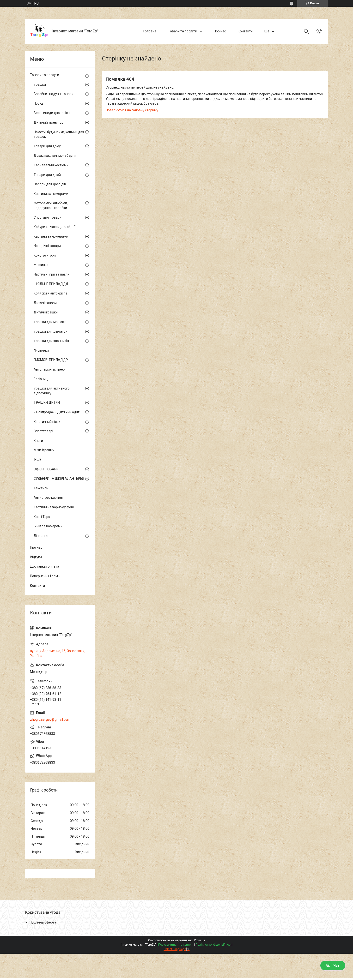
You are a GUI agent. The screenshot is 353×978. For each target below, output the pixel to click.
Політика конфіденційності (214, 944)
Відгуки (36, 557)
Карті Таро (42, 517)
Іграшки (40, 84)
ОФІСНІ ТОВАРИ (46, 469)
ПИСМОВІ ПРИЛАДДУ (51, 360)
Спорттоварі (43, 431)
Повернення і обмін (45, 576)
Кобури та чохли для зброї (54, 227)
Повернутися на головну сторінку (132, 110)
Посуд (38, 103)
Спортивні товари (47, 217)
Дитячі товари (45, 303)
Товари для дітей (47, 175)
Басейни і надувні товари (53, 94)
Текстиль (41, 488)
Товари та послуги (182, 31)
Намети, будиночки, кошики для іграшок (59, 134)
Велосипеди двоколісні (52, 113)
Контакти (245, 31)
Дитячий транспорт (49, 122)
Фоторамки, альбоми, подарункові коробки (51, 205)
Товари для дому (47, 146)
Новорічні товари (47, 246)
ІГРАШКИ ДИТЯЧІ (47, 402)
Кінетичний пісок (47, 422)
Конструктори (45, 255)
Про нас (220, 31)
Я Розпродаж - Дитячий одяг (56, 412)
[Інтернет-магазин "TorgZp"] (39, 31)
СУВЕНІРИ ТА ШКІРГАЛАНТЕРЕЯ (59, 478)
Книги (38, 441)
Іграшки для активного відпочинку (52, 390)
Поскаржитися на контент (176, 944)
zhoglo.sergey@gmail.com (50, 719)
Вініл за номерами (48, 526)
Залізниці (41, 379)
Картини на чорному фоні (54, 507)
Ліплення (41, 536)
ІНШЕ (38, 460)
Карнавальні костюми (51, 165)
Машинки (41, 265)
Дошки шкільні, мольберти (55, 155)
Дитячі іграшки (46, 312)
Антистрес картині (48, 497)
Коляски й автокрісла (50, 293)
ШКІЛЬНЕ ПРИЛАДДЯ (51, 284)
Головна (149, 31)
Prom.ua (199, 940)
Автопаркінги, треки (50, 369)
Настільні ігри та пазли (51, 274)
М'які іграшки (44, 450)
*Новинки (41, 350)
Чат (336, 965)
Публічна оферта (43, 922)
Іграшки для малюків (50, 322)
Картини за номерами (51, 194)
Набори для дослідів (50, 184)
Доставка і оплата (44, 566)
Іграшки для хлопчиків (51, 341)
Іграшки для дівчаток (50, 331)
